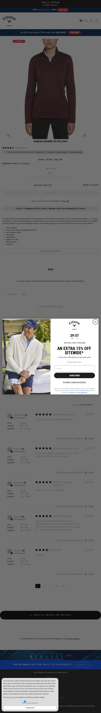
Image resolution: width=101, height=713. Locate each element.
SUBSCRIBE (74, 375)
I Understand (30, 708)
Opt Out (13, 697)
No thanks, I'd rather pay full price (74, 382)
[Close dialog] (95, 322)
